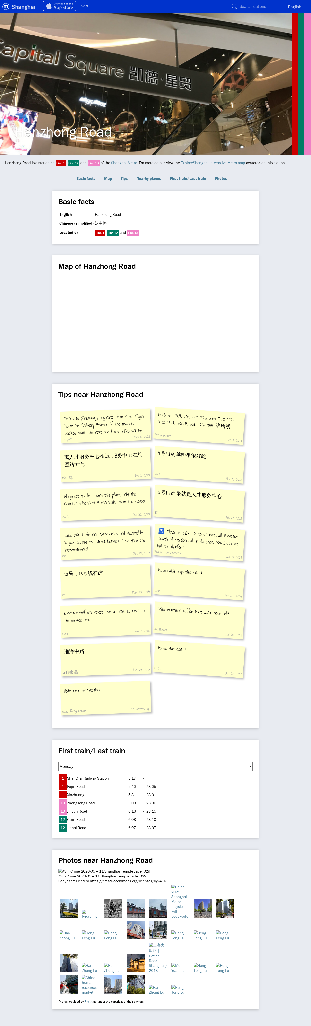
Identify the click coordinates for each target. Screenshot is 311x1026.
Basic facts (85, 178)
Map (108, 178)
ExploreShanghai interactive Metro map (213, 162)
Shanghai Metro (124, 162)
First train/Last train (188, 178)
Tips (124, 178)
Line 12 (73, 163)
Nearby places (149, 178)
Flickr (88, 1002)
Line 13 (93, 163)
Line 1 (60, 163)
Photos (221, 178)
